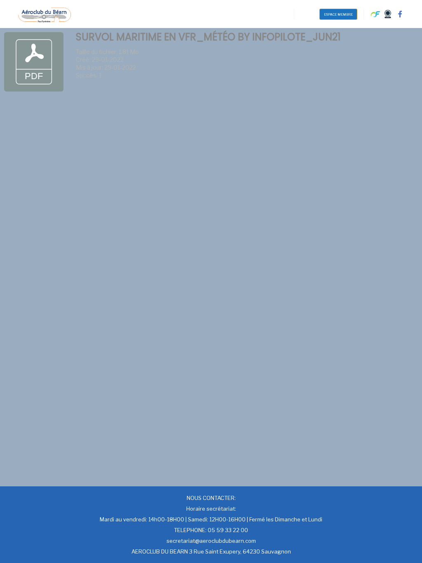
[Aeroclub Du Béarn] (44, 14)
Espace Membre (338, 14)
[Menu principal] (307, 13)
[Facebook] (400, 14)
